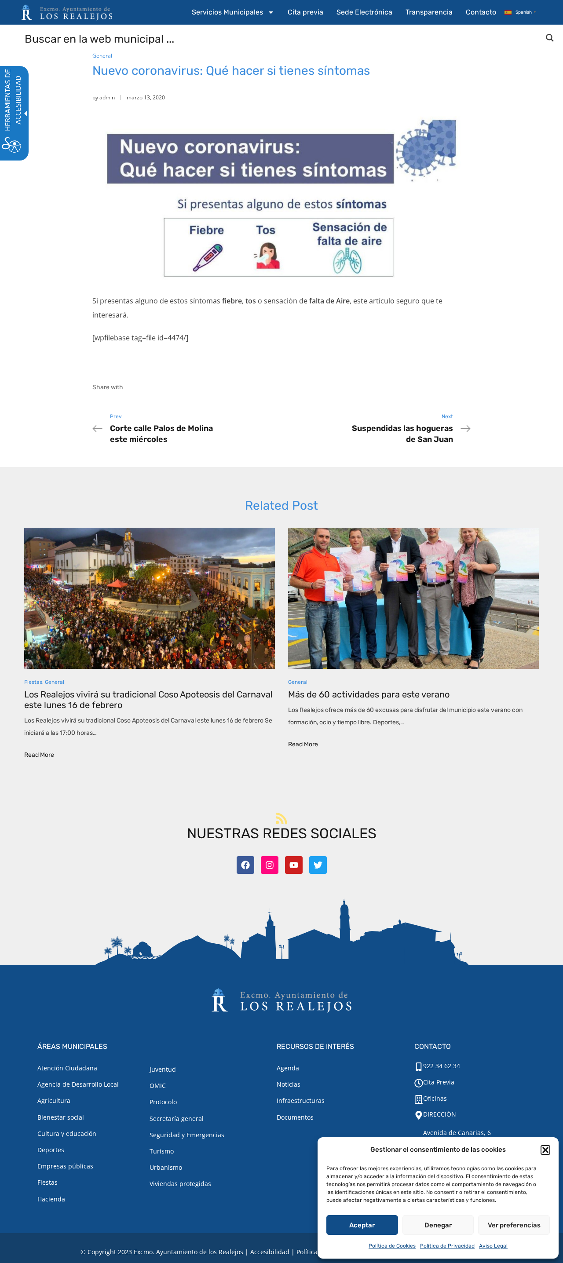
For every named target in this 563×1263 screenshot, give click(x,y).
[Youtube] (294, 865)
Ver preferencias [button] (514, 1225)
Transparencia (429, 12)
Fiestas (33, 682)
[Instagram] (269, 865)
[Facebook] (245, 865)
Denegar (438, 1225)
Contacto (481, 12)
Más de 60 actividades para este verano (369, 694)
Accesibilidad (269, 1252)
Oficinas (435, 1098)
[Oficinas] (418, 1099)
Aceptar (362, 1225)
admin (107, 97)
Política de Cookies (392, 1246)
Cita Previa (438, 1082)
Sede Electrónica (364, 12)
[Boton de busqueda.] (549, 37)
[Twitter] (318, 865)
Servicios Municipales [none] (227, 12)
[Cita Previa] (418, 1083)
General (102, 55)
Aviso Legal (493, 1246)
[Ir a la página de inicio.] (67, 12)
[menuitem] (233, 12)
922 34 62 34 (441, 1066)
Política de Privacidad (447, 1246)
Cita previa (305, 12)
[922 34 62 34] (418, 1066)
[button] (545, 1150)
